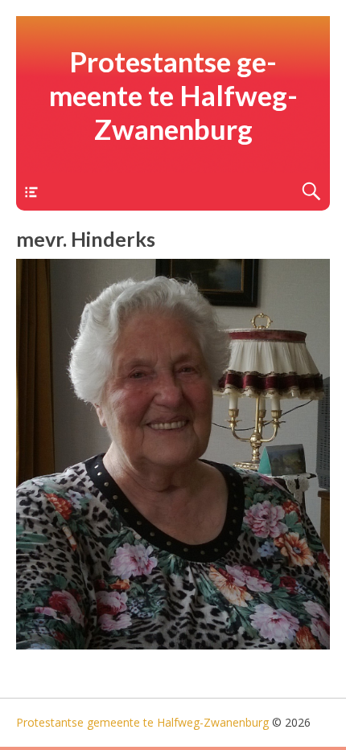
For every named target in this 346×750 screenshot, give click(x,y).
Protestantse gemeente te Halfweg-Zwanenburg (173, 94)
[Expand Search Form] (311, 192)
